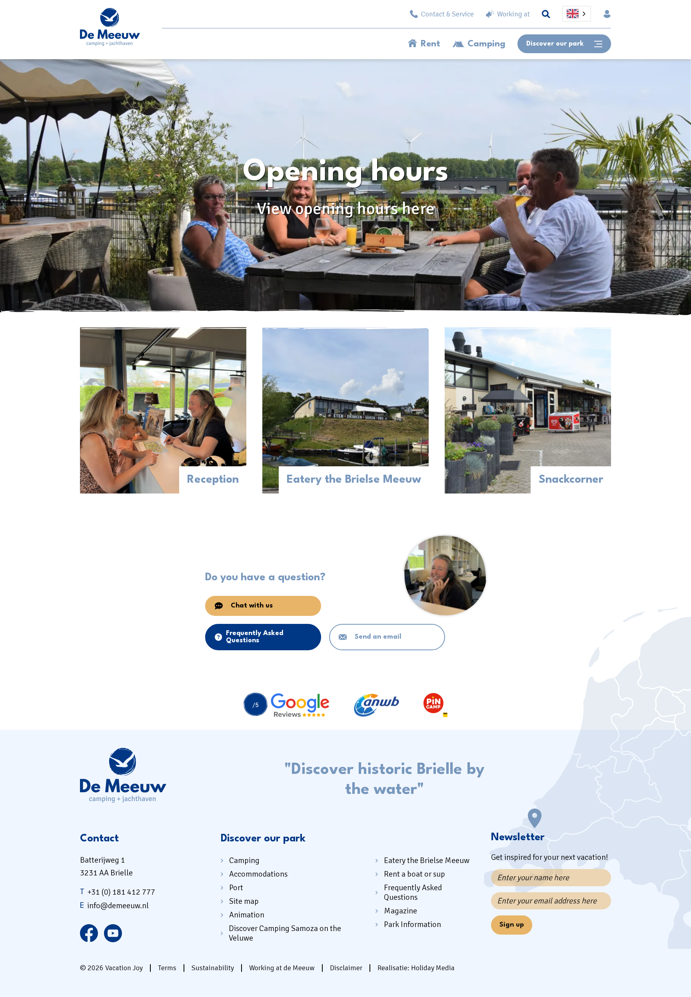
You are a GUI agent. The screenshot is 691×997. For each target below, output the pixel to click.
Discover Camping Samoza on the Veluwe (285, 933)
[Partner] (287, 705)
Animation (246, 915)
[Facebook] (89, 933)
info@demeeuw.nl (114, 906)
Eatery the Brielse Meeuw (426, 860)
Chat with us (252, 605)
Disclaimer (346, 967)
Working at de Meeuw (282, 967)
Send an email (378, 636)
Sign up (511, 924)
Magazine (400, 911)
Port (236, 888)
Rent (430, 44)
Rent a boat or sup (414, 874)
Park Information (412, 924)
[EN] (577, 13)
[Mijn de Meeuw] (607, 14)
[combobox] (576, 14)
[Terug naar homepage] (110, 29)
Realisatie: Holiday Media (416, 967)
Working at (513, 14)
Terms (167, 967)
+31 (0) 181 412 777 (117, 892)
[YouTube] (113, 933)
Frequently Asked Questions (254, 637)
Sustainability (213, 967)
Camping (486, 44)
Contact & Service (447, 14)
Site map (244, 901)
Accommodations (258, 874)
